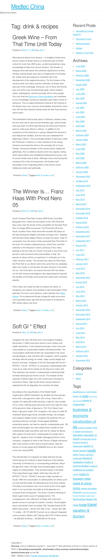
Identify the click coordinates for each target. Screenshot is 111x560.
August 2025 (81, 84)
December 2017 (83, 231)
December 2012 (83, 360)
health (91, 450)
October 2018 (82, 217)
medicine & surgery (83, 469)
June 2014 (80, 332)
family (94, 439)
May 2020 (80, 153)
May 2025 (80, 98)
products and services (90, 492)
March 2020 (81, 162)
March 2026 (81, 70)
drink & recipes (42, 175)
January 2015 (82, 305)
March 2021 (81, 144)
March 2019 (81, 204)
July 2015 (80, 286)
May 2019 (80, 199)
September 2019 (83, 185)
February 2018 (82, 227)
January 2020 (82, 171)
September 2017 (83, 240)
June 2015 (80, 291)
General (79, 373)
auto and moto (77, 401)
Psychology (82, 496)
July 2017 (80, 249)
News (24, 175)
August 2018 (81, 222)
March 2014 (81, 346)
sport (93, 496)
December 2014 (83, 309)
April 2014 (80, 341)
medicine (93, 466)
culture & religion (85, 427)
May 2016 (80, 272)
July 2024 (80, 107)
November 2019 (83, 176)
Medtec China (27, 6)
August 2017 (81, 245)
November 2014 (83, 314)
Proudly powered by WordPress (45, 555)
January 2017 (82, 263)
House (82, 454)
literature (87, 458)
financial (76, 442)
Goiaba (79, 48)
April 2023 (80, 125)
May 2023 (80, 121)
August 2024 (81, 102)
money (76, 474)
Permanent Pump (83, 38)
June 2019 (80, 194)
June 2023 (80, 116)
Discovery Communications (40, 96)
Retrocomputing (83, 43)
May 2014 (80, 337)
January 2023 (82, 139)
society (89, 496)
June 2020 (80, 148)
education (78, 435)
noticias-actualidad (89, 488)
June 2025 (80, 93)
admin (41, 50)
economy (89, 431)
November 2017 (83, 236)
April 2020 (80, 158)
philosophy (77, 492)
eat (51, 175)
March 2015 (81, 300)
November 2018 (83, 213)
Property (75, 496)
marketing (78, 462)
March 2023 (81, 130)
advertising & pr (79, 391)
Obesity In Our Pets (84, 52)
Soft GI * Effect (29, 326)
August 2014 (81, 323)
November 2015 (83, 277)
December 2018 (83, 208)
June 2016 (80, 268)
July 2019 (80, 190)
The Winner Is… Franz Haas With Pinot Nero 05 (38, 197)
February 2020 (82, 167)
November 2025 (83, 79)
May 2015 (80, 295)
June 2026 (80, 66)
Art (80, 396)
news (87, 478)
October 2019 (82, 181)
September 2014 (83, 318)
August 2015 (81, 282)
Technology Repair (83, 499)
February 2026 (82, 75)
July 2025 (80, 89)
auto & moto (93, 396)
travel (92, 504)
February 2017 (82, 259)
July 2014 (80, 328)
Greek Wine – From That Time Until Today (37, 40)
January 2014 (82, 355)
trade (83, 504)
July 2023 (80, 112)
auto (86, 396)
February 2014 (82, 351)
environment (85, 439)
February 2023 (82, 135)
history (76, 454)
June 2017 (80, 254)
